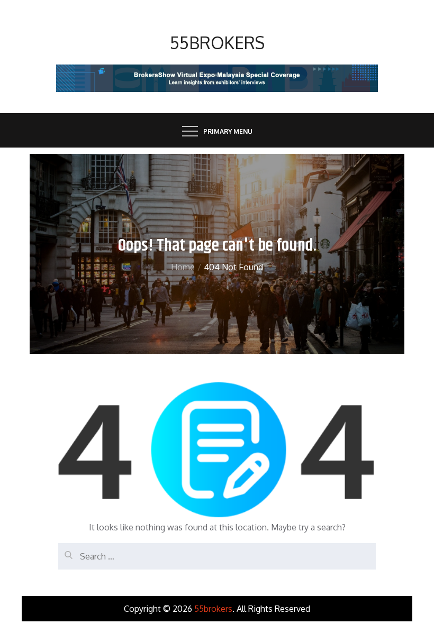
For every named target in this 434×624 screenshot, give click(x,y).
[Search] (66, 551)
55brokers (217, 42)
